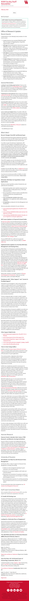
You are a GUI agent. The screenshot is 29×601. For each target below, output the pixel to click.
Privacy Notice (24, 594)
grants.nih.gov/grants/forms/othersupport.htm (13, 337)
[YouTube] (21, 590)
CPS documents (12, 376)
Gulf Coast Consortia (15, 492)
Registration (4, 577)
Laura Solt (6, 564)
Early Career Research (12, 447)
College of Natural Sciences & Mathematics (14, 582)
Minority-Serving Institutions (8, 448)
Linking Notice (18, 594)
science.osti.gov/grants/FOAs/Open (9, 387)
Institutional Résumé (22, 595)
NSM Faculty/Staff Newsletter (8, 2)
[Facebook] (8, 590)
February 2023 (4, 9)
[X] (17, 590)
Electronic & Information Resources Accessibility (18, 596)
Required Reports (5, 596)
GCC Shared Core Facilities (18, 532)
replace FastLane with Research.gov (19, 226)
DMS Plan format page (22, 262)
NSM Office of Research (16, 124)
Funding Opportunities (17, 86)
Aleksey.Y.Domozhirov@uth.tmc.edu (14, 516)
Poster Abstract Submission (7, 568)
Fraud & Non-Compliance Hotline (8, 594)
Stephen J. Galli (17, 562)
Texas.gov (4, 593)
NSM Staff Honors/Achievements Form (9, 23)
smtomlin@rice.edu (5, 529)
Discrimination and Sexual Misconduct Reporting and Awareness (14, 598)
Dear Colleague (10, 236)
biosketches (3, 376)
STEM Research (22, 447)
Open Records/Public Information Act (10, 595)
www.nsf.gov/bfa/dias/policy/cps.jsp (11, 344)
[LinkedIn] (14, 590)
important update (6, 221)
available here (21, 168)
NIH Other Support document (14, 390)
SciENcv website (16, 108)
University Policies (14, 599)
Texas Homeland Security (12, 593)
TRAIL (19, 593)
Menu (14, 12)
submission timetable (5, 95)
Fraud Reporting (24, 593)
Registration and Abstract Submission (9, 554)
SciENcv (5, 105)
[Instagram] (11, 590)
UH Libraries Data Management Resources (13, 485)
